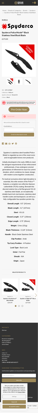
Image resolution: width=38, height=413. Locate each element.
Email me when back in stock (19, 134)
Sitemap (4, 330)
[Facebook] (3, 144)
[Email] (6, 144)
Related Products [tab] (19, 272)
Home (4, 10)
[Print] (9, 144)
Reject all (14, 402)
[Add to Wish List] (16, 284)
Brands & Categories (14, 10)
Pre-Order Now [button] (19, 109)
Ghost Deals (5, 344)
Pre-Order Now (28, 292)
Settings (14, 396)
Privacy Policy (21, 392)
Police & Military (6, 342)
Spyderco (32, 10)
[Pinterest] (16, 144)
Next (36, 295)
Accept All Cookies (14, 406)
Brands (25, 10)
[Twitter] (13, 144)
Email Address (8, 126)
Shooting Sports (6, 340)
